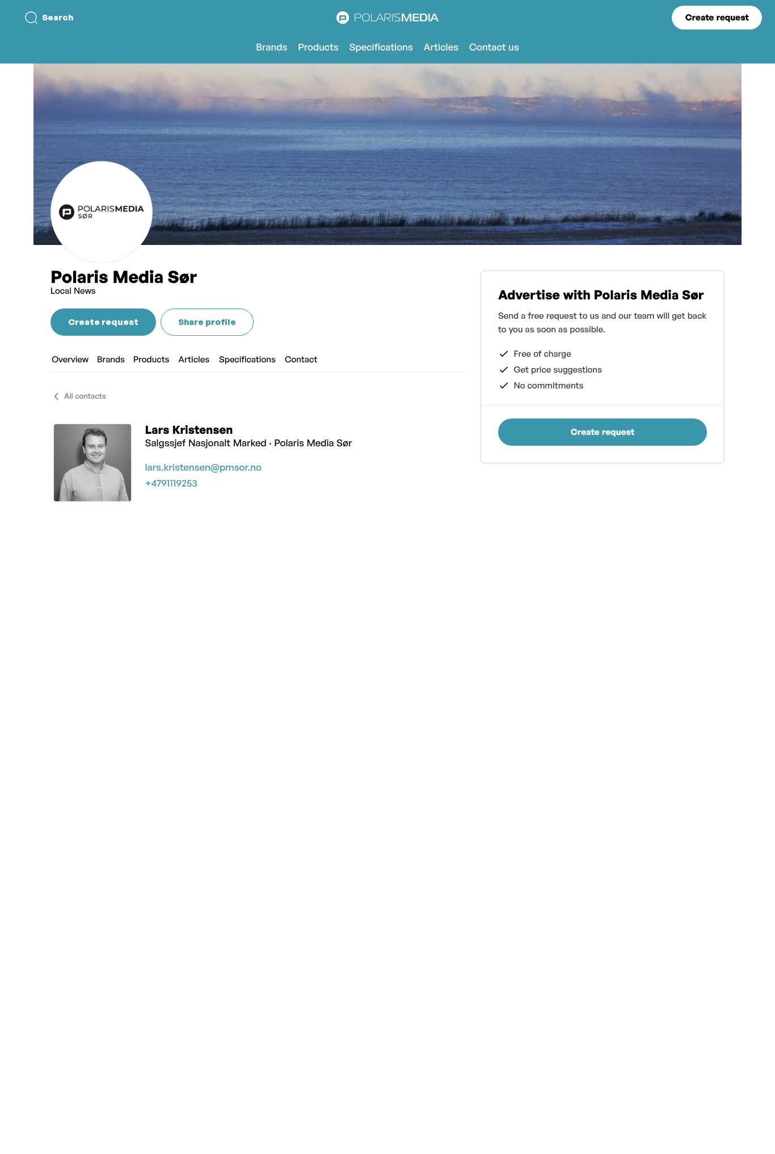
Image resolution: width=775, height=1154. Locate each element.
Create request (717, 17)
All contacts (85, 396)
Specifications (381, 47)
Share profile (207, 321)
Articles (440, 47)
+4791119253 (171, 483)
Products (318, 47)
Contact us (494, 47)
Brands (271, 47)
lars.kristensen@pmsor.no (203, 468)
